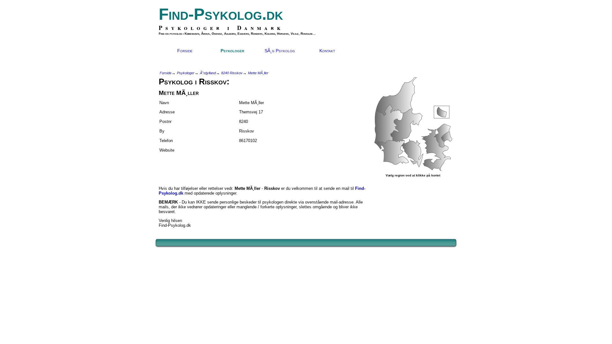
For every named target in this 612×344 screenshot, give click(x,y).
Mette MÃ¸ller (258, 73)
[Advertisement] (196, 166)
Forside (185, 50)
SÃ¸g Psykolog (280, 50)
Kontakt (327, 50)
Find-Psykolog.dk (221, 14)
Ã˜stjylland (208, 73)
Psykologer (232, 50)
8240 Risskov (232, 73)
